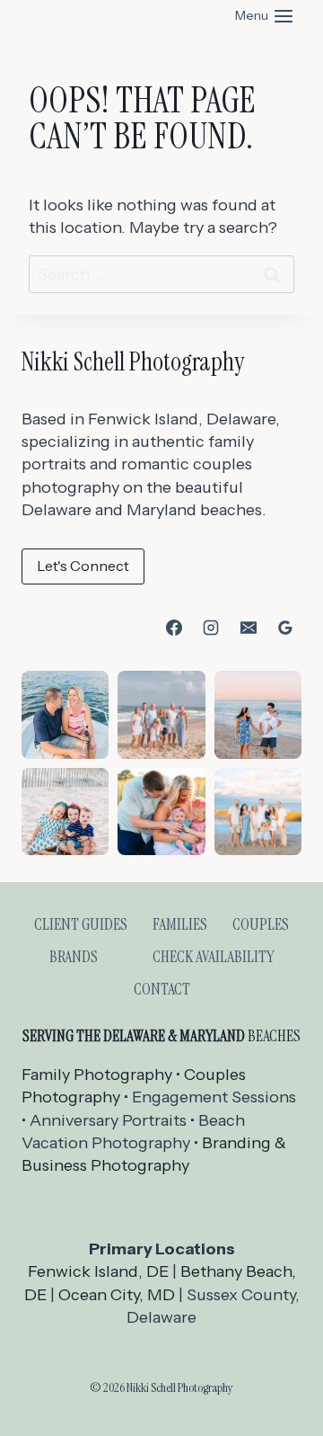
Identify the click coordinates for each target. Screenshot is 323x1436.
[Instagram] (211, 627)
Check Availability (214, 957)
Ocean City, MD (116, 1295)
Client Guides (80, 924)
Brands (73, 957)
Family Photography (97, 1074)
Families (180, 924)
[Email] (248, 627)
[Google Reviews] (285, 627)
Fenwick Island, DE (98, 1271)
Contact (162, 989)
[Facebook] (174, 627)
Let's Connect (83, 566)
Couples (260, 924)
